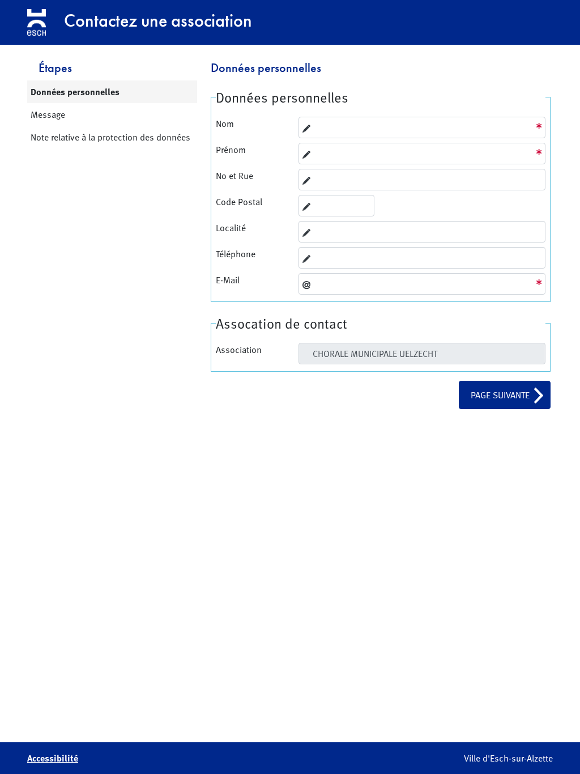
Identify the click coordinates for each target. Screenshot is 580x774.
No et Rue (234, 175)
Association (239, 349)
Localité (231, 228)
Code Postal (239, 202)
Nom (225, 123)
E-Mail (228, 280)
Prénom (231, 149)
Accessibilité (52, 758)
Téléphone (235, 254)
